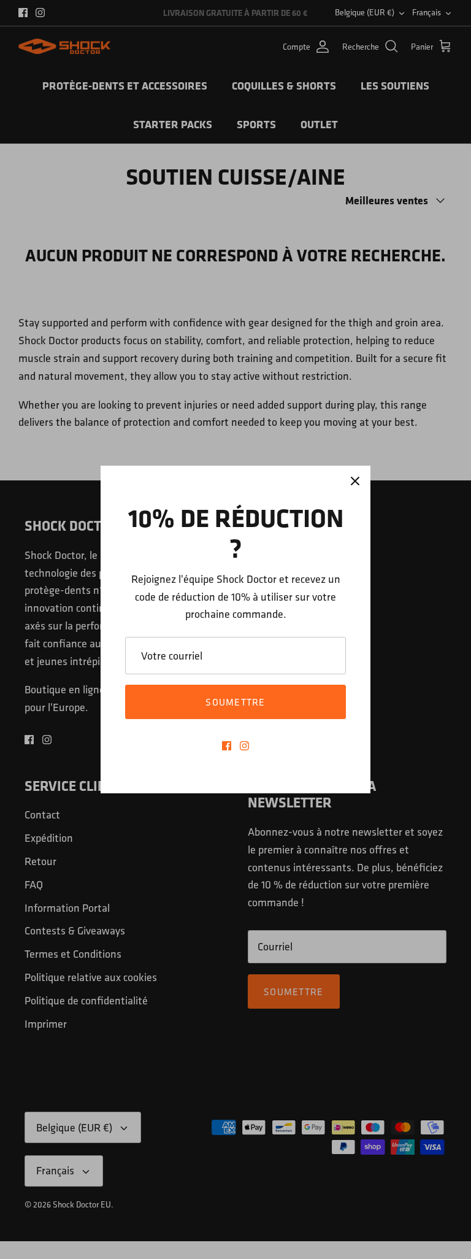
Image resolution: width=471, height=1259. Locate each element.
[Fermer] (355, 481)
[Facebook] (226, 745)
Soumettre (235, 702)
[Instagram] (244, 745)
